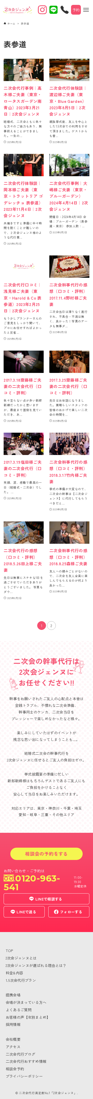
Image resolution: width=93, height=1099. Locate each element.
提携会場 (13, 994)
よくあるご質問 (19, 1009)
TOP (9, 950)
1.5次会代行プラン (21, 980)
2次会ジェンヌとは (21, 958)
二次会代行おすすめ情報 (26, 1061)
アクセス (13, 1046)
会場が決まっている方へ (26, 1002)
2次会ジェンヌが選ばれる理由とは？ (36, 965)
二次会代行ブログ (20, 1054)
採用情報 (13, 1024)
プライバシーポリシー (24, 1076)
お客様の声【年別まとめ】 (28, 1017)
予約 (76, 9)
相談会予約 (15, 1068)
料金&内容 (14, 972)
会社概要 (13, 1039)
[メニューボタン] (86, 10)
